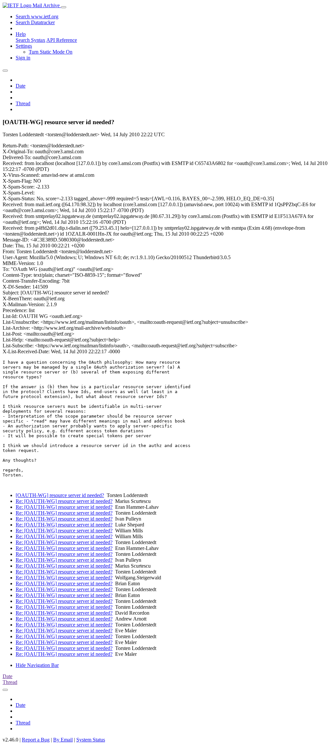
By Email (63, 739)
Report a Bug (36, 739)
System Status (90, 739)
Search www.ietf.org (37, 16)
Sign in (23, 57)
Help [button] (21, 34)
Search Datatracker (35, 22)
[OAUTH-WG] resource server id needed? (60, 495)
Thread (23, 103)
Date (20, 86)
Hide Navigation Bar (37, 665)
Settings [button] (24, 46)
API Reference (61, 40)
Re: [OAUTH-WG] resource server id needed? (64, 501)
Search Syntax (30, 40)
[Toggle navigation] (63, 7)
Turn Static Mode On (50, 52)
